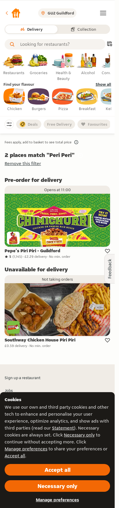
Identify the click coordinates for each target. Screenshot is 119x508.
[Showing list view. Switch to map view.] (109, 44)
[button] (13, 13)
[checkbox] (14, 100)
